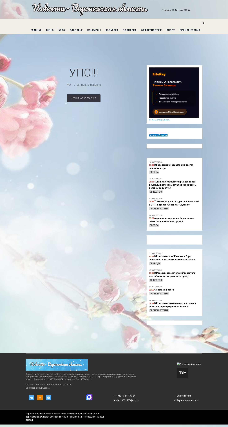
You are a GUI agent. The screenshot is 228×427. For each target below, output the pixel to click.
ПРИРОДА (155, 263)
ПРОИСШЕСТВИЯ (190, 30)
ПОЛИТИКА (129, 30)
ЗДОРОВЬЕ (76, 30)
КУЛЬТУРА (111, 30)
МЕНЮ (50, 30)
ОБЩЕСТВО (156, 192)
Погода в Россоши (158, 135)
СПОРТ (170, 30)
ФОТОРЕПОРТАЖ (151, 30)
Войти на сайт (184, 396)
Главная (36, 30)
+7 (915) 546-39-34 (125, 396)
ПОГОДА (154, 172)
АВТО (61, 30)
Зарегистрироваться (187, 400)
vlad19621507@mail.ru (127, 400)
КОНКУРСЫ (94, 30)
